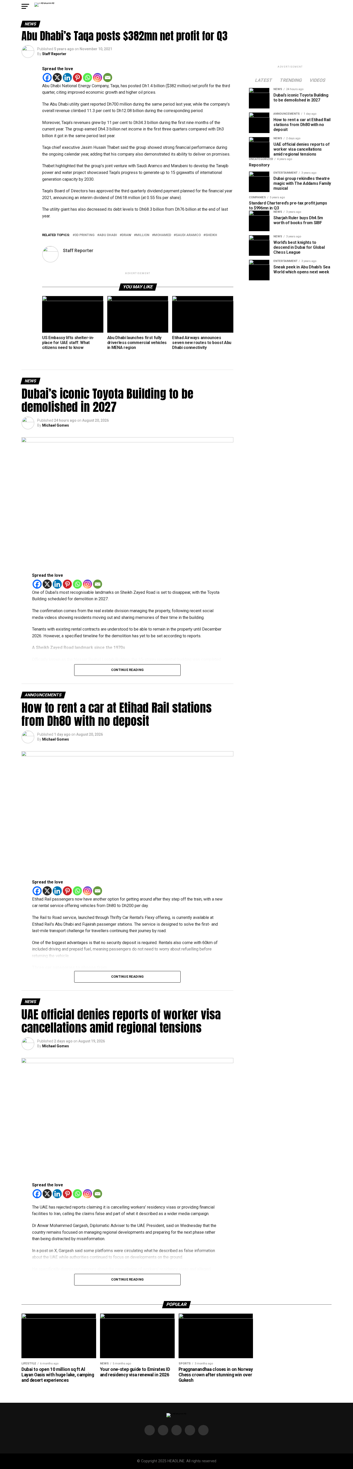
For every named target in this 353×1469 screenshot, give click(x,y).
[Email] (107, 77)
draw (126, 235)
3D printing (85, 235)
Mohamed (162, 235)
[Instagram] (97, 77)
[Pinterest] (77, 77)
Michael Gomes (55, 425)
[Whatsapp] (87, 77)
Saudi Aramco (188, 235)
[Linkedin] (67, 77)
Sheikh (211, 235)
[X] (57, 77)
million (142, 235)
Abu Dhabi (108, 235)
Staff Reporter (54, 54)
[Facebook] (47, 77)
